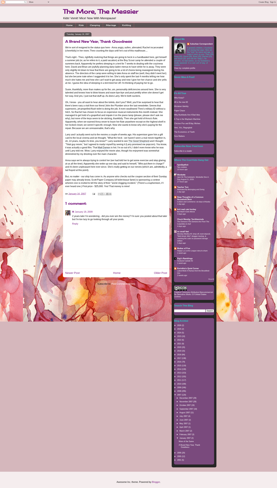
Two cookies (182, 167)
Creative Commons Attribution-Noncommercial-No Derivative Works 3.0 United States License (193, 294)
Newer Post (72, 272)
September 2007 (186, 409)
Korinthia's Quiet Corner (188, 268)
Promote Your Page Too (200, 82)
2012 (179, 376)
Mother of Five (183, 248)
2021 (179, 344)
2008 (179, 391)
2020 (179, 347)
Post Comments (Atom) (123, 284)
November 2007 (186, 402)
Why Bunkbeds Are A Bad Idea (187, 115)
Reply (75, 224)
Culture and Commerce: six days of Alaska (193, 202)
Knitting (126, 25)
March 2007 (184, 431)
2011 (179, 380)
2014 (179, 369)
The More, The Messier (100, 11)
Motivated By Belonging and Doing (190, 190)
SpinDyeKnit (182, 165)
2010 (179, 384)
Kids (81, 25)
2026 (179, 325)
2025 (179, 329)
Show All (211, 279)
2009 (179, 387)
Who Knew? (179, 98)
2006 (179, 453)
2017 (179, 358)
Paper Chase (179, 111)
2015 (179, 365)
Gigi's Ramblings (185, 258)
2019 (179, 351)
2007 (179, 395)
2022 (179, 340)
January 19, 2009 (84, 212)
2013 (179, 373)
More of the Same (186, 441)
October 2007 (185, 405)
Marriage (111, 25)
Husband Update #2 (185, 261)
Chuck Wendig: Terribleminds (190, 219)
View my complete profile (184, 68)
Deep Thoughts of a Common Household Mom (190, 198)
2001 (179, 460)
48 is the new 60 (181, 102)
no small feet (183, 231)
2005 (179, 456)
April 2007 (183, 427)
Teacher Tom (183, 187)
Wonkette (181, 175)
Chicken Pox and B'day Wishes (187, 123)
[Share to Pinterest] (110, 194)
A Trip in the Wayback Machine (187, 119)
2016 (179, 362)
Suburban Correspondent (201, 44)
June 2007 (184, 420)
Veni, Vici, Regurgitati (183, 128)
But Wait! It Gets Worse (186, 212)
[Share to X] (104, 194)
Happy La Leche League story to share (192, 251)
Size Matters (179, 136)
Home (69, 25)
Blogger (156, 482)
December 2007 (186, 398)
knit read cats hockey (186, 209)
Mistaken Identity (181, 106)
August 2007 (185, 412)
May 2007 (183, 423)
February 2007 (185, 434)
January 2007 (185, 438)
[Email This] (99, 194)
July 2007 (183, 416)
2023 (179, 336)
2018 (179, 355)
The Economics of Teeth (184, 132)
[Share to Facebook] (107, 194)
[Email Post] (93, 194)
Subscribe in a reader (183, 151)
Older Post (160, 272)
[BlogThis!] (102, 194)
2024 (179, 333)
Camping (95, 25)
